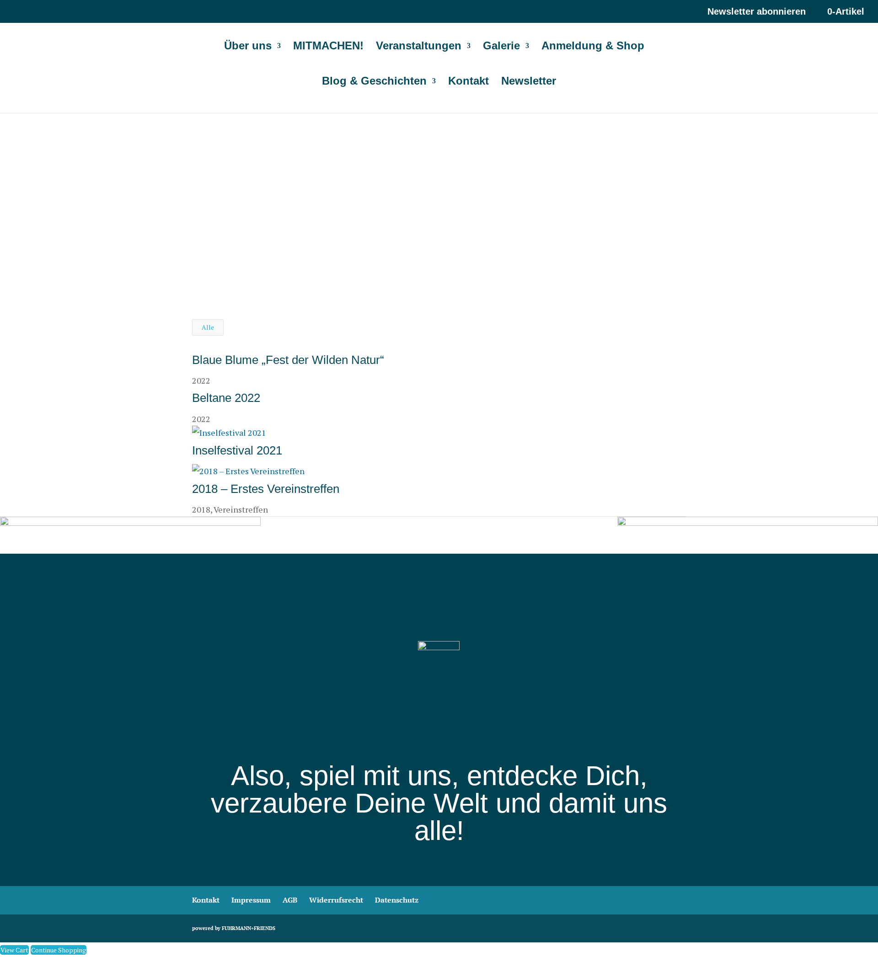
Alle (208, 327)
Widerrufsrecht (336, 900)
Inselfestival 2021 (237, 450)
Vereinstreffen (241, 509)
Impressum (251, 900)
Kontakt (468, 82)
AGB (290, 900)
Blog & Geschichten (374, 82)
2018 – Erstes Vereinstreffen (265, 489)
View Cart (14, 950)
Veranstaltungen (418, 47)
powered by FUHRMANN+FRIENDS (233, 928)
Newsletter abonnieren (756, 11)
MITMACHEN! (328, 47)
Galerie (501, 47)
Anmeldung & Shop (592, 47)
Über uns (248, 47)
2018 (201, 509)
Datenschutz (396, 900)
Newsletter (528, 82)
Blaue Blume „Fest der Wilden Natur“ (288, 360)
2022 (201, 380)
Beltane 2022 (226, 398)
